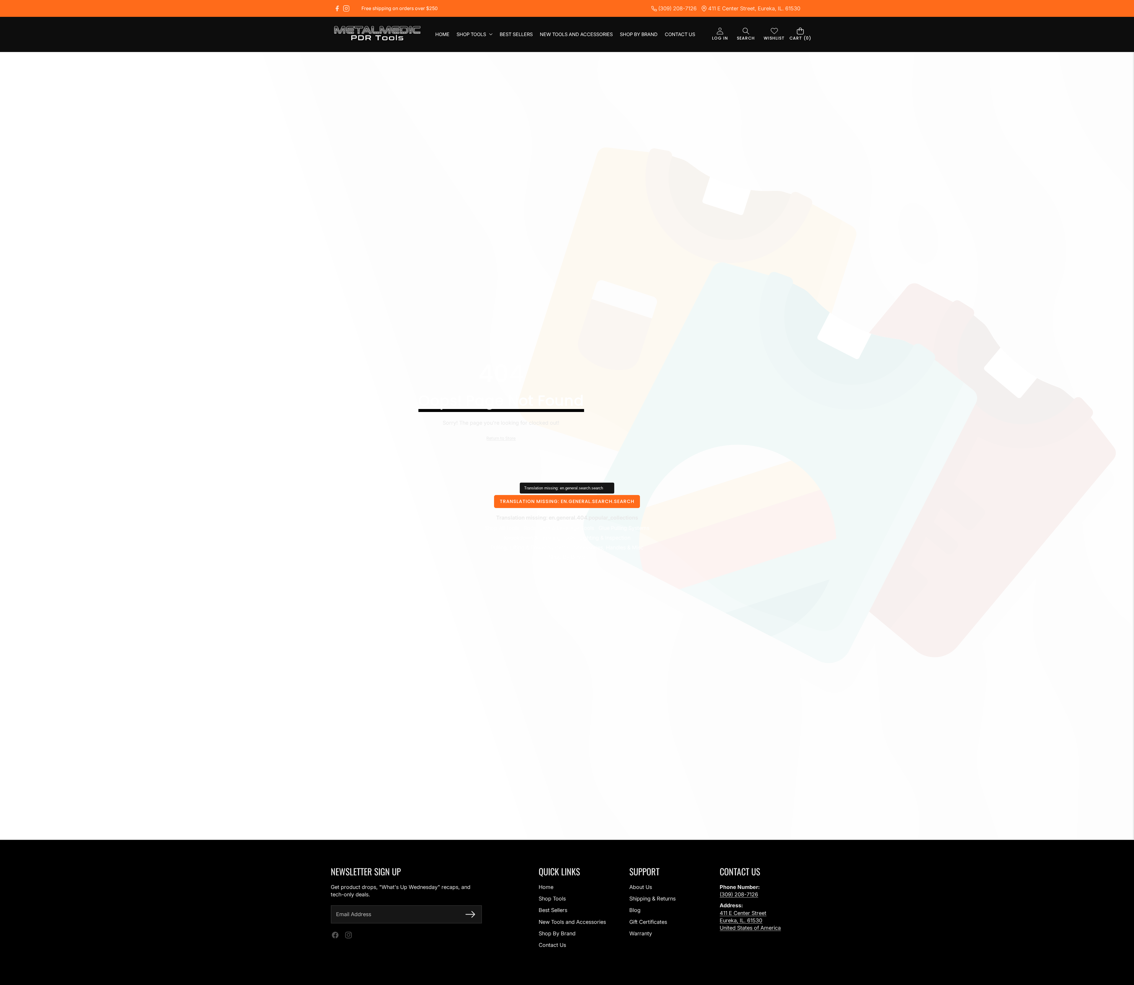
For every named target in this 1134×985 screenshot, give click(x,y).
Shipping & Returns (652, 898)
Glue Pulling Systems (624, 528)
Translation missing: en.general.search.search (567, 501)
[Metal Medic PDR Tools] (377, 34)
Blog (635, 910)
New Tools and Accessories (572, 922)
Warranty (640, 933)
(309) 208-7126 (739, 894)
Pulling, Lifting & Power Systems (530, 547)
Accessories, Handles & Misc (608, 547)
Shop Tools (552, 898)
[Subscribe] (470, 914)
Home (546, 887)
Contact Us (552, 945)
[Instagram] (346, 8)
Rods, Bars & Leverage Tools (559, 528)
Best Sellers (553, 910)
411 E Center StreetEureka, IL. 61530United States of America (750, 920)
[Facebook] (337, 8)
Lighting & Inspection (604, 538)
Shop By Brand (567, 557)
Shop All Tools (502, 528)
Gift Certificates (648, 922)
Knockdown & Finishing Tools (539, 538)
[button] (746, 34)
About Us (640, 887)
